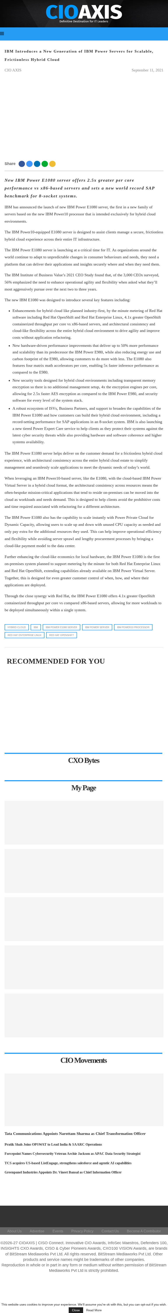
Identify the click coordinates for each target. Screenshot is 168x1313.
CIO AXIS (13, 70)
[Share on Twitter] (30, 163)
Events (57, 1231)
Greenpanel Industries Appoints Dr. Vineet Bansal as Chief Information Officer (63, 1172)
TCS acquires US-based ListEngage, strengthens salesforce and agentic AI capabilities (68, 1163)
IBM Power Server (97, 627)
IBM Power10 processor (133, 627)
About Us (14, 1231)
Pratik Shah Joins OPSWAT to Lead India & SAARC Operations (53, 1144)
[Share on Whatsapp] (45, 163)
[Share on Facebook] (22, 163)
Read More (94, 1310)
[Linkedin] (134, 1215)
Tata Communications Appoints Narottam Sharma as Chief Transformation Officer (75, 1133)
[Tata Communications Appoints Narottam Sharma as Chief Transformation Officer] (84, 1100)
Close (76, 1310)
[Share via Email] (53, 163)
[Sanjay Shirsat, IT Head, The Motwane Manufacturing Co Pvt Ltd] (84, 823)
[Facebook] (113, 1215)
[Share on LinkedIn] (38, 163)
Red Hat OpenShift (61, 635)
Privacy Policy (82, 1231)
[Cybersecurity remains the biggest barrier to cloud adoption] (84, 1015)
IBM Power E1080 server (61, 627)
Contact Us (110, 1231)
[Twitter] (123, 1215)
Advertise (37, 1231)
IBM (36, 627)
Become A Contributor (144, 1231)
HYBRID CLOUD (17, 627)
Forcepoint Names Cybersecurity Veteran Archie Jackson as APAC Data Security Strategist (72, 1153)
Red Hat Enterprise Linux (24, 635)
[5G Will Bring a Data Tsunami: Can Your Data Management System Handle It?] (84, 871)
